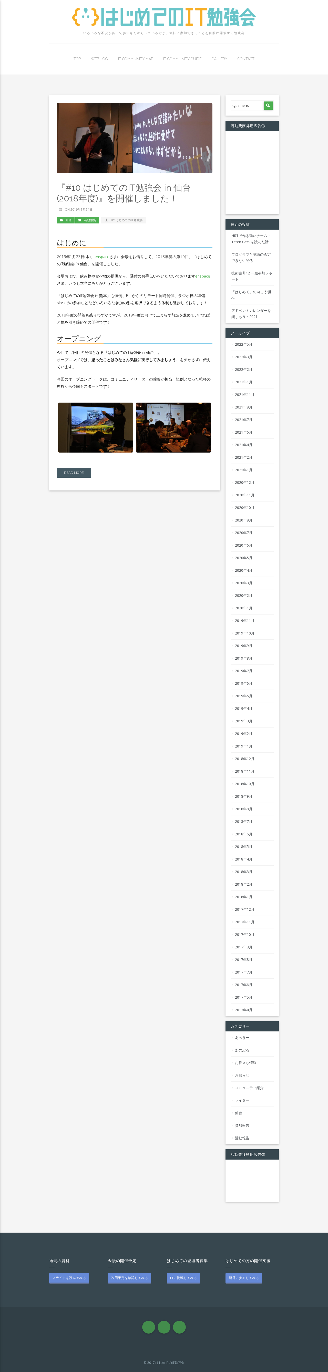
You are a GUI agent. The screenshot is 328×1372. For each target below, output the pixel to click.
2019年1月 (243, 746)
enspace (102, 256)
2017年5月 (243, 997)
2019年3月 (243, 721)
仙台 (68, 220)
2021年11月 (244, 394)
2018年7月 (243, 821)
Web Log (99, 59)
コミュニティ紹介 (249, 1087)
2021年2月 (243, 457)
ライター (242, 1100)
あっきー (242, 1037)
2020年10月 (244, 507)
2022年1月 (243, 382)
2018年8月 (243, 808)
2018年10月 (244, 783)
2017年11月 (244, 921)
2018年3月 (243, 871)
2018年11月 (244, 771)
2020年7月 (243, 532)
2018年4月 (243, 859)
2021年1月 (243, 469)
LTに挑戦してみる (183, 1278)
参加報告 (242, 1125)
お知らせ (242, 1075)
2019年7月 (243, 670)
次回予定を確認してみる (129, 1278)
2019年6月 (243, 683)
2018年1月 (243, 896)
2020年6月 (243, 545)
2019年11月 (244, 620)
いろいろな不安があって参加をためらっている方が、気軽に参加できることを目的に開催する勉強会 (164, 33)
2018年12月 (244, 758)
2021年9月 (243, 407)
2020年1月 (243, 608)
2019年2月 (243, 733)
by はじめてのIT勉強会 (127, 220)
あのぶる (242, 1050)
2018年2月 (243, 884)
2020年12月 (244, 482)
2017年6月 (243, 984)
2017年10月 (244, 934)
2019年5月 (243, 695)
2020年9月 (243, 520)
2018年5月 (243, 846)
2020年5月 (243, 557)
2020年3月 (243, 582)
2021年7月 (243, 419)
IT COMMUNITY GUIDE (182, 59)
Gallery (219, 59)
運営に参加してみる (244, 1278)
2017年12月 (244, 909)
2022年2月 (243, 369)
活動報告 (90, 220)
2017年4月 (243, 1009)
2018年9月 (243, 796)
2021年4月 (243, 444)
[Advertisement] (252, 172)
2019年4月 (243, 708)
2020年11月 (244, 495)
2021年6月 (243, 432)
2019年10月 (244, 633)
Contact (246, 59)
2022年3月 (243, 356)
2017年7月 (243, 972)
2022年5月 (243, 344)
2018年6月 (243, 834)
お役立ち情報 (246, 1062)
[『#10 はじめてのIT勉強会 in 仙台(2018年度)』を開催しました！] (134, 138)
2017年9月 (243, 947)
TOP (77, 59)
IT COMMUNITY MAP (135, 59)
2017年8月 (243, 959)
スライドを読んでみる (69, 1278)
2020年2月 (243, 595)
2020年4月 (243, 570)
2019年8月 (243, 658)
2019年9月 (243, 645)
